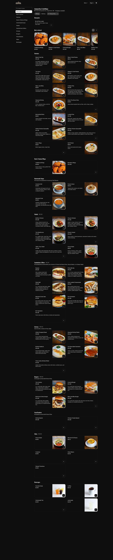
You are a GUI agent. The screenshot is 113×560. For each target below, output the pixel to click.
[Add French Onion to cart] (96, 193)
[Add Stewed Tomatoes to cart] (64, 476)
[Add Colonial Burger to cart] (74, 44)
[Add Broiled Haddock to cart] (64, 356)
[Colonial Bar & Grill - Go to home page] (18, 3)
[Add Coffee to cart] (96, 495)
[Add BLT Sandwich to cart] (64, 320)
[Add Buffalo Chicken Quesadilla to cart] (96, 138)
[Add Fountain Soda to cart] (64, 495)
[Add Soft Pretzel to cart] (96, 152)
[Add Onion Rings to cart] (64, 152)
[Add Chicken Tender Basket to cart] (96, 427)
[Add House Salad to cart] (96, 256)
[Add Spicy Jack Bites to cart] (88, 44)
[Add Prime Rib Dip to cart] (96, 277)
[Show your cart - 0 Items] (96, 3)
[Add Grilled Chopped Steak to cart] (64, 342)
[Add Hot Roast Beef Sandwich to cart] (96, 356)
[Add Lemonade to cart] (96, 510)
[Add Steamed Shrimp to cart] (64, 109)
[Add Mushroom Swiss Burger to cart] (64, 406)
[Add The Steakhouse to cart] (64, 242)
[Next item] (96, 30)
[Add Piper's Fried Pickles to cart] (96, 67)
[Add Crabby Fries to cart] (96, 95)
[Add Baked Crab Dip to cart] (64, 67)
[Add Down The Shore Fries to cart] (96, 109)
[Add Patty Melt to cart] (64, 292)
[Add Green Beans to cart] (96, 461)
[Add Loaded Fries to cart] (96, 124)
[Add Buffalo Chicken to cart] (64, 227)
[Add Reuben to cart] (64, 277)
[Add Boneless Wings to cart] (96, 172)
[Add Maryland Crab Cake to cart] (64, 306)
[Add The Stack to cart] (64, 81)
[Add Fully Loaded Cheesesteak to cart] (96, 292)
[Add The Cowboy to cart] (64, 392)
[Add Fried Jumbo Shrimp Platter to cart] (64, 370)
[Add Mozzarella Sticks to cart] (64, 124)
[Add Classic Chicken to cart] (96, 227)
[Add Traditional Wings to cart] (46, 44)
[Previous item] (93, 30)
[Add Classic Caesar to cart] (96, 242)
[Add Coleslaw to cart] (64, 461)
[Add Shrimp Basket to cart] (64, 427)
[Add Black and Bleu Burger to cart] (96, 406)
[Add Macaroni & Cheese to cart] (96, 447)
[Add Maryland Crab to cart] (64, 208)
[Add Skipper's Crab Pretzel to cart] (60, 44)
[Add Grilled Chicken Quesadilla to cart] (64, 138)
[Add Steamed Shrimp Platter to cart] (96, 342)
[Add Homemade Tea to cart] (64, 510)
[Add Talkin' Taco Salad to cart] (64, 256)
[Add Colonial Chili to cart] (64, 193)
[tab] (37, 13)
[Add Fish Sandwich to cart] (96, 306)
